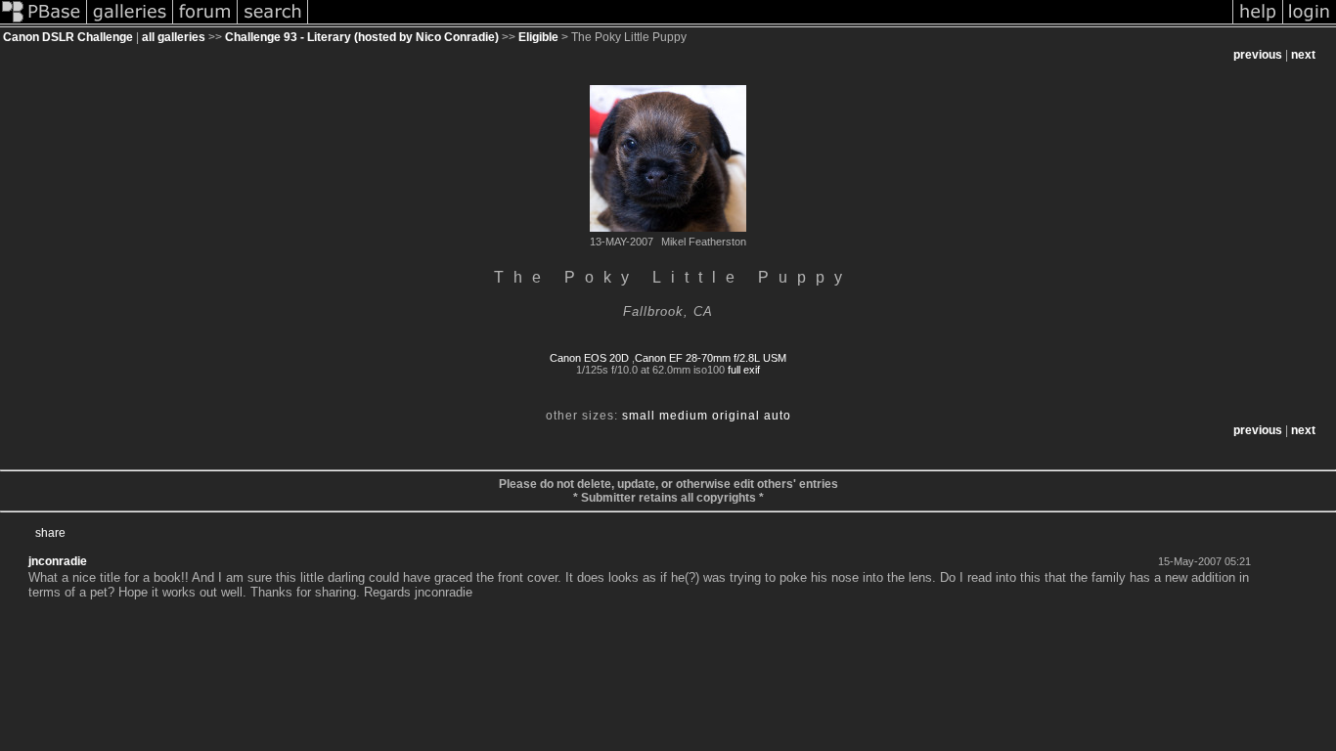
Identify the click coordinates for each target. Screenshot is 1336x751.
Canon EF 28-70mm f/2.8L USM (710, 358)
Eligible (538, 37)
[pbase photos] (43, 23)
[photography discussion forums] (205, 23)
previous (1257, 55)
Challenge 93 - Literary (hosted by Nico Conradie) (362, 37)
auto (777, 415)
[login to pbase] (1309, 23)
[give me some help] (1257, 23)
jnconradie (57, 561)
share (50, 533)
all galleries (173, 37)
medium (683, 415)
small (638, 415)
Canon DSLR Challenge (68, 37)
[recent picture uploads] (130, 23)
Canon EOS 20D (589, 358)
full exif (744, 370)
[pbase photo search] (273, 23)
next (1303, 55)
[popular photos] (770, 23)
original (736, 415)
